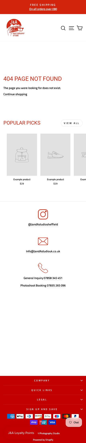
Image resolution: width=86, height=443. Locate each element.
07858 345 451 (53, 278)
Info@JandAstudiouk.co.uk (43, 251)
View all (72, 123)
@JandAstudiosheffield (43, 224)
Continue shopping (15, 94)
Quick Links (42, 390)
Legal (42, 399)
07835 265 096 (56, 285)
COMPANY (42, 380)
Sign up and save (42, 409)
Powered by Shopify (43, 440)
